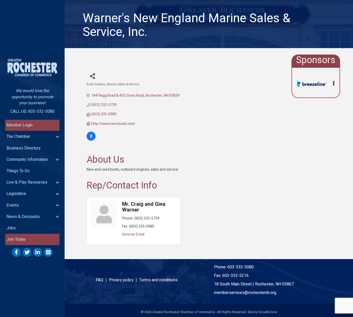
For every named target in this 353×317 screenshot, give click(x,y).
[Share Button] (92, 76)
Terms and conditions (158, 280)
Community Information (27, 159)
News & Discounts (23, 217)
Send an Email (133, 234)
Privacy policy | (124, 280)
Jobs (11, 228)
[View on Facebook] (91, 139)
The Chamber (18, 136)
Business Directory (23, 148)
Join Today (16, 239)
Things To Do (18, 171)
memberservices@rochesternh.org (245, 293)
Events (12, 205)
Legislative (16, 194)
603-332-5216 (235, 276)
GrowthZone (267, 312)
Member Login (19, 125)
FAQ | (102, 280)
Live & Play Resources (26, 182)
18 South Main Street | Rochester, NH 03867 (254, 284)
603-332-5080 (240, 267)
